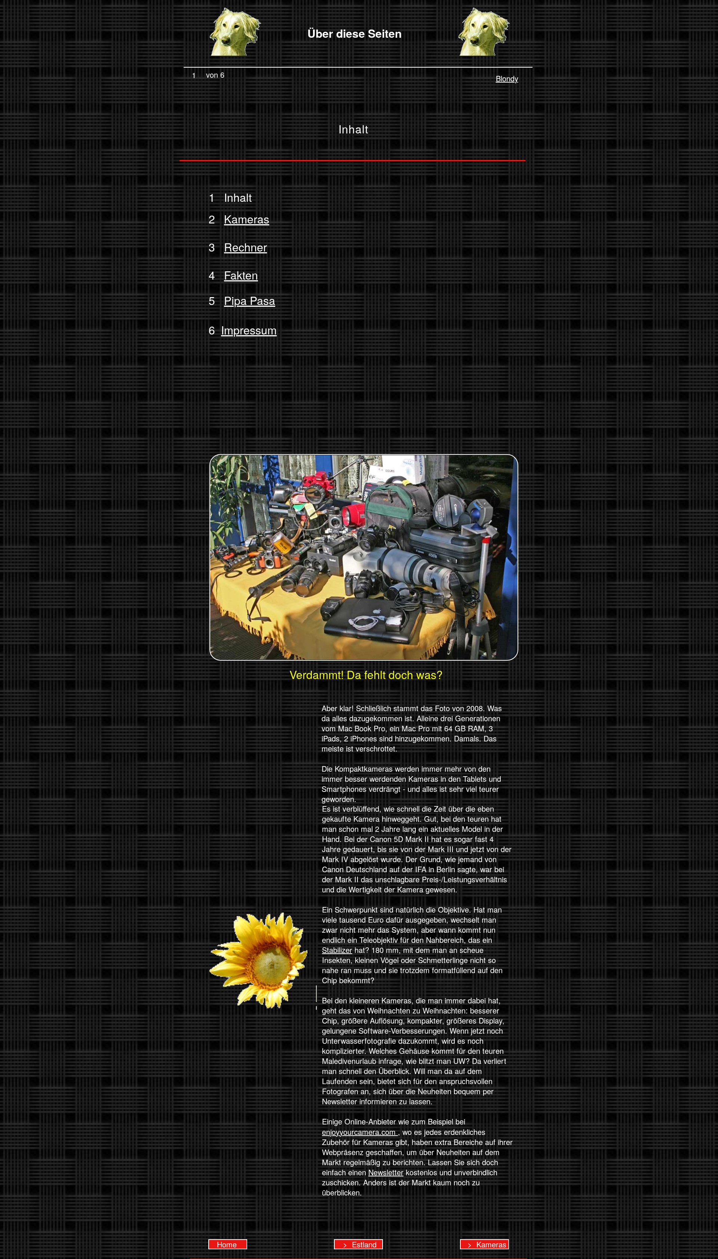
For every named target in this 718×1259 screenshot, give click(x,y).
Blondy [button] (507, 78)
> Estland (358, 1244)
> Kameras (484, 1244)
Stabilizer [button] (337, 949)
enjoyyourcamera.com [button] (360, 1131)
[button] (242, 219)
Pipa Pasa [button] (249, 300)
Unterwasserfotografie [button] (359, 1040)
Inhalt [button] (233, 197)
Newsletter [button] (386, 1172)
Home (228, 1244)
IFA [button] (420, 869)
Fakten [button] (241, 275)
